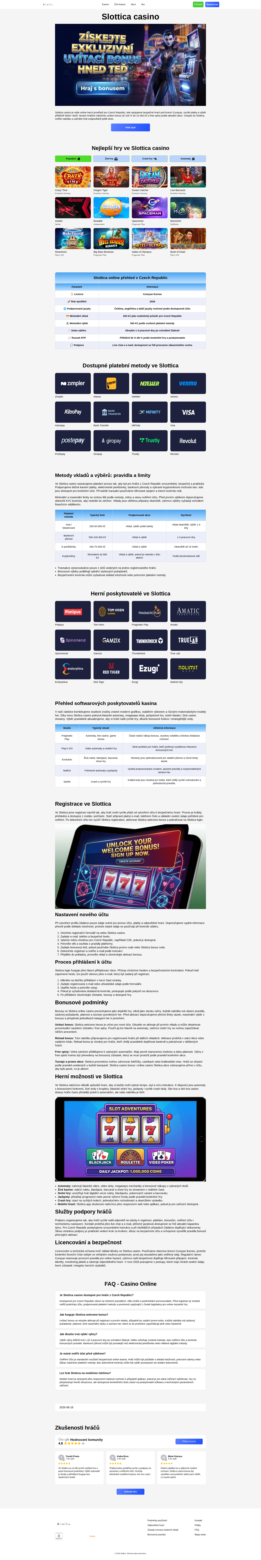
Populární (71, 159)
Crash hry (147, 159)
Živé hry (109, 159)
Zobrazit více (130, 1491)
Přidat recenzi (189, 1441)
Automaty (186, 159)
